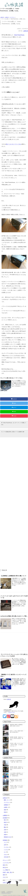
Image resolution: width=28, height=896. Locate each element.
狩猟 (5, 812)
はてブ (14, 407)
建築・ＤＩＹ (7, 800)
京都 (5, 829)
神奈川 (5, 822)
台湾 (5, 844)
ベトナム (6, 849)
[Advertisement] (14, 503)
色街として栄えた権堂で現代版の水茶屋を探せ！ (16, 731)
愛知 (5, 827)
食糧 (5, 809)
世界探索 (5, 840)
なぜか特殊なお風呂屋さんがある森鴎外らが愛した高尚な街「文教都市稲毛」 (16, 774)
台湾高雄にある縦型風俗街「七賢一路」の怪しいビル (16, 761)
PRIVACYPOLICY (6, 893)
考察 (4, 874)
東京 (5, 819)
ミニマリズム (6, 862)
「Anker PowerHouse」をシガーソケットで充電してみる (13, 423)
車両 (4, 865)
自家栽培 (6, 804)
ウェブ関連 (5, 869)
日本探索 (5, 817)
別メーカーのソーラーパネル (13, 144)
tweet (14, 403)
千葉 (5, 824)
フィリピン (6, 847)
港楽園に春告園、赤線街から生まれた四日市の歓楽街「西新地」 (16, 738)
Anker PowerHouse (19, 35)
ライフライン (7, 802)
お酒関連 (5, 815)
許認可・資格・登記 (7, 872)
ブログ (4, 877)
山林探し (6, 807)
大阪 (5, 832)
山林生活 (25, 30)
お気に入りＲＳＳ (7, 882)
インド (5, 842)
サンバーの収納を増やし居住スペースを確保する (12, 431)
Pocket (14, 415)
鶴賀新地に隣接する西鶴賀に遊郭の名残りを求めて (16, 725)
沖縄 (5, 834)
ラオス (5, 854)
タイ (5, 852)
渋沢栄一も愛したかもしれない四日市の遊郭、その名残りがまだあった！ (16, 745)
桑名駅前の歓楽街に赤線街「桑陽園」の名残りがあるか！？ (16, 751)
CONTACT (10, 891)
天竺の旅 (6, 856)
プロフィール (12, 712)
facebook (14, 398)
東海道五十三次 (7, 837)
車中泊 (4, 867)
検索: (4, 880)
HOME (3, 891)
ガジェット (5, 860)
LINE (14, 411)
